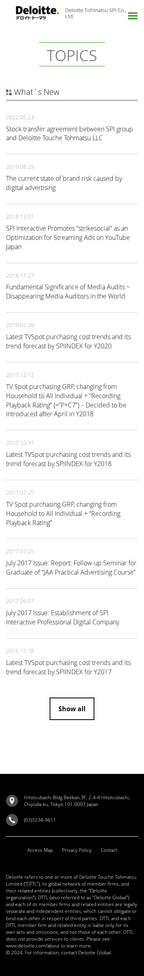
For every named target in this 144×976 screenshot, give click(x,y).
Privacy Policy (77, 850)
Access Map (40, 850)
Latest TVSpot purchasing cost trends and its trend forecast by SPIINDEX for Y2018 (68, 459)
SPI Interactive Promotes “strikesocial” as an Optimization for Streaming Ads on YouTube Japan (68, 237)
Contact (109, 850)
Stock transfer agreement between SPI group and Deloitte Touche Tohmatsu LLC (69, 134)
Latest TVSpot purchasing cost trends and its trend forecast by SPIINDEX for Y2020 (68, 341)
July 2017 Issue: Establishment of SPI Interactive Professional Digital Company (62, 617)
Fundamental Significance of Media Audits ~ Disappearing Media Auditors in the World (68, 291)
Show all (72, 708)
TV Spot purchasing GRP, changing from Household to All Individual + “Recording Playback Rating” (63, 513)
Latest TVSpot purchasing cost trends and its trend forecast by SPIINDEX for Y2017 (68, 667)
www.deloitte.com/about (33, 945)
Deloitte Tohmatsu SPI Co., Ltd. (95, 13)
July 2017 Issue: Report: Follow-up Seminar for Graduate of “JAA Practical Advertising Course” (71, 568)
